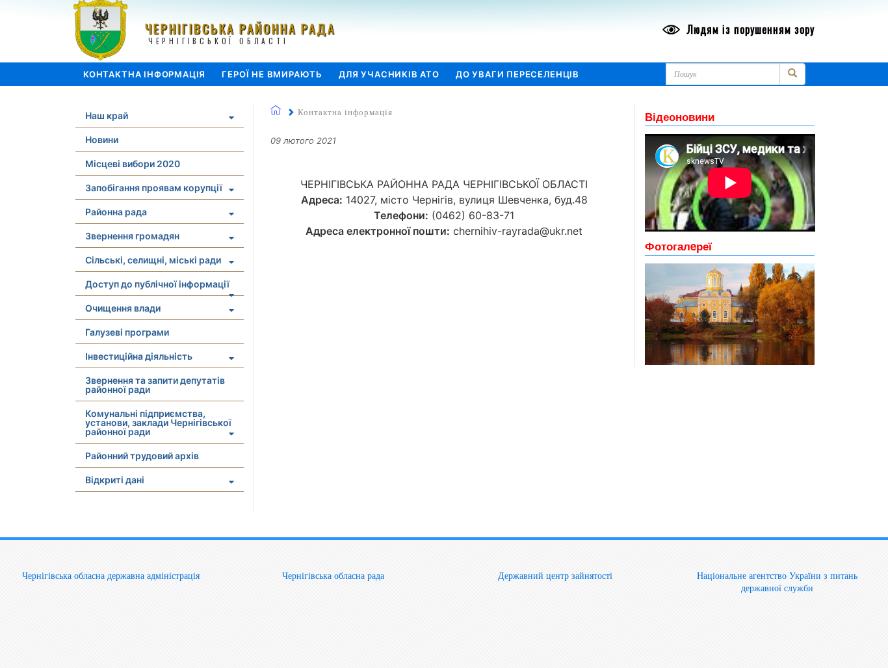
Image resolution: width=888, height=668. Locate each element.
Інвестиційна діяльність (138, 356)
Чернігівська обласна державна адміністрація (111, 575)
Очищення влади (123, 308)
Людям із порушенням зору (749, 29)
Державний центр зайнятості (555, 575)
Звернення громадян (132, 235)
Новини (101, 139)
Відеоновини (679, 116)
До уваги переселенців (517, 74)
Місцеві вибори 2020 (132, 163)
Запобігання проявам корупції (153, 187)
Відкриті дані (114, 479)
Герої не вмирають (272, 74)
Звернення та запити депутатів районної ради (155, 385)
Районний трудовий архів (142, 455)
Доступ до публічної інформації (157, 283)
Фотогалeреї (678, 246)
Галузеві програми (127, 332)
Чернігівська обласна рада (333, 575)
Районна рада (116, 211)
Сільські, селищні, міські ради (153, 259)
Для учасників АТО (389, 74)
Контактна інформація (144, 74)
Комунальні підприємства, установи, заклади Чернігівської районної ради (158, 422)
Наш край (106, 115)
